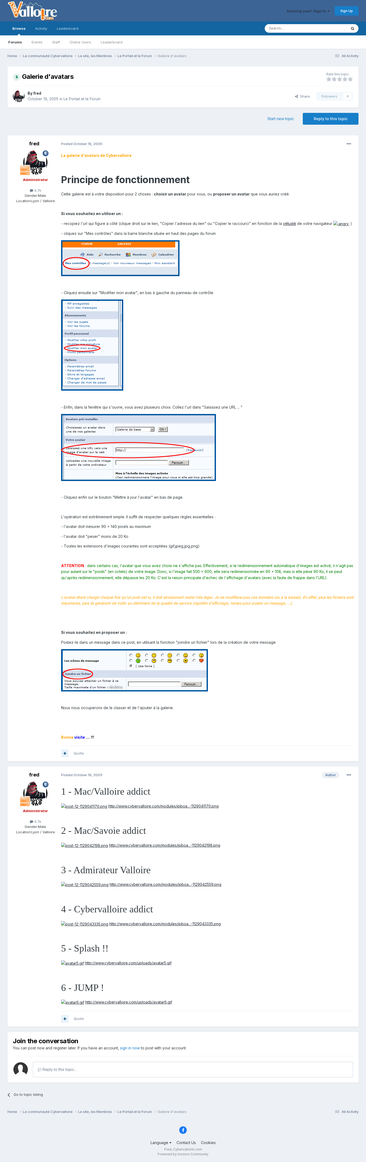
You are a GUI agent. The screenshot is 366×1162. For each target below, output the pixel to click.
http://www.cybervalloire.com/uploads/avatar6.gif (128, 1002)
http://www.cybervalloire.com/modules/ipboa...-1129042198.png (164, 845)
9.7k (37, 190)
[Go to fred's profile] (19, 96)
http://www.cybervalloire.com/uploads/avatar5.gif (128, 963)
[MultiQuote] (65, 753)
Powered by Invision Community (183, 1154)
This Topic (331, 28)
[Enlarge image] (341, 223)
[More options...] (348, 144)
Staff (56, 42)
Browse (18, 28)
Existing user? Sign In (307, 11)
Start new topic (280, 118)
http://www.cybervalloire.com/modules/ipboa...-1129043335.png (165, 924)
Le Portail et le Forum (82, 99)
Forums (15, 42)
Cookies (208, 1142)
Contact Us (186, 1142)
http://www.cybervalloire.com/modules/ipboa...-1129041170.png (163, 806)
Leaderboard (111, 42)
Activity (41, 28)
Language (160, 1142)
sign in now (130, 1048)
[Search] (352, 28)
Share (304, 96)
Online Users (80, 42)
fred (37, 93)
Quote (79, 753)
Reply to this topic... (59, 1069)
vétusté (289, 223)
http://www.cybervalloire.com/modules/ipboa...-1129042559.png (165, 884)
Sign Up (346, 11)
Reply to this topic (331, 118)
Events (37, 42)
